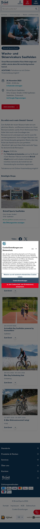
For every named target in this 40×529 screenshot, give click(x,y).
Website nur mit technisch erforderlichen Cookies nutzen (20, 276)
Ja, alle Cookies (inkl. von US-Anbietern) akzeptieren (20, 285)
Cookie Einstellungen (20, 280)
